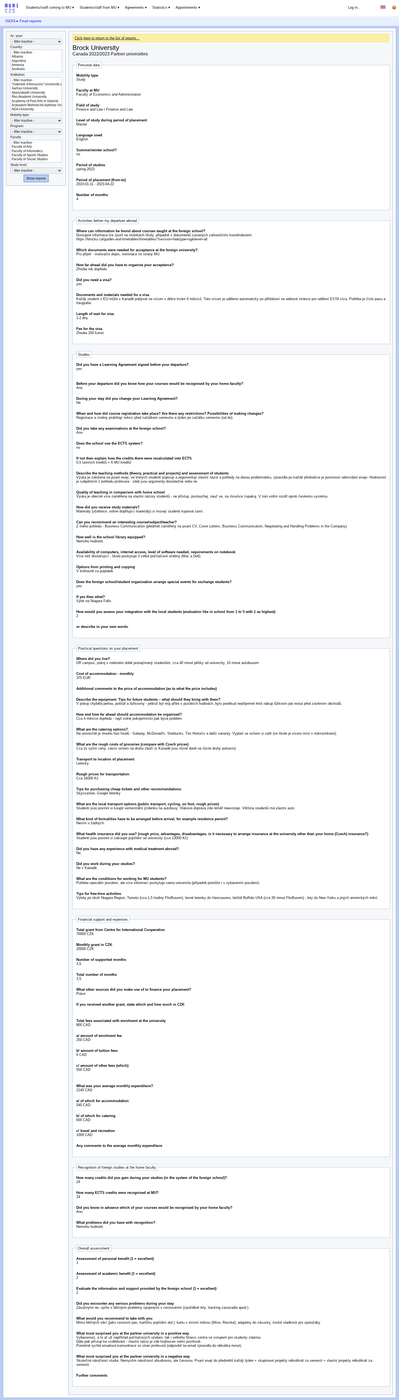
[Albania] (36, 57)
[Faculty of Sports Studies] (36, 155)
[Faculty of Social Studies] (36, 159)
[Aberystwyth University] (36, 93)
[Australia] (36, 69)
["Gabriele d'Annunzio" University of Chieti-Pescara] (36, 84)
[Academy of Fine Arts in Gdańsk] (36, 101)
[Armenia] (36, 65)
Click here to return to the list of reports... (107, 38)
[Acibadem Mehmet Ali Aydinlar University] (36, 105)
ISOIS (10, 21)
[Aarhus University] (36, 88)
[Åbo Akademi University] (36, 97)
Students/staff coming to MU (48, 7)
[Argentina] (36, 61)
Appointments (186, 7)
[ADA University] (36, 109)
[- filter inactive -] (36, 53)
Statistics (159, 7)
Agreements (134, 7)
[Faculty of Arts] (36, 147)
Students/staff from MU (98, 7)
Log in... (354, 7)
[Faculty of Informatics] (36, 151)
